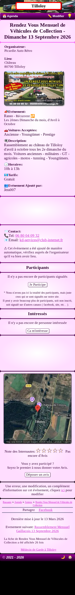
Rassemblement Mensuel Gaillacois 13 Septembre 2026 (43, 529)
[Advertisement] (37, 211)
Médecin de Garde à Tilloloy (38, 549)
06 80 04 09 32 (27, 235)
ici (63, 490)
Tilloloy (38, 5)
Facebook (46, 510)
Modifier (56, 16)
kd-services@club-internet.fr (41, 240)
